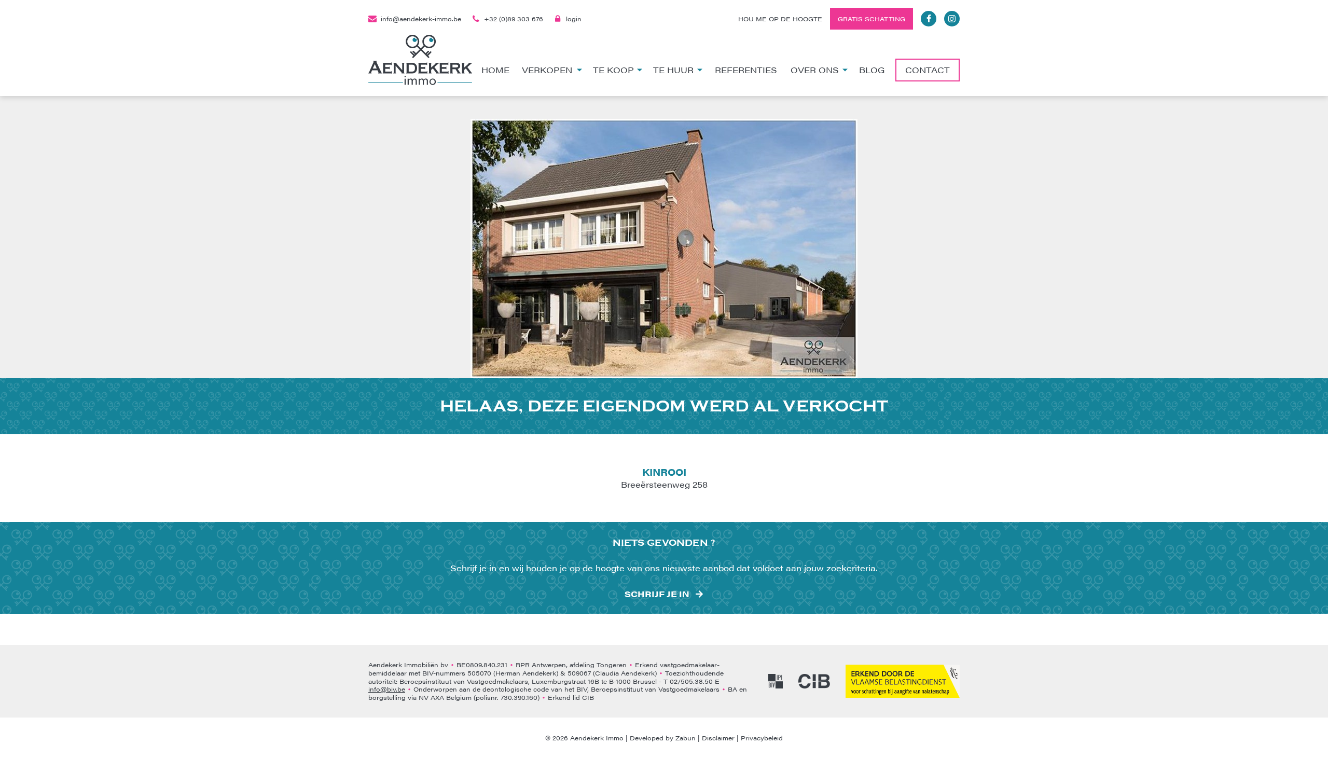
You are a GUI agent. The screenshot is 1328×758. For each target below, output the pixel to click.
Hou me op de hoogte (780, 18)
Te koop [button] (613, 70)
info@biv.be (386, 689)
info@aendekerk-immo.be (421, 18)
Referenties (746, 70)
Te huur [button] (673, 70)
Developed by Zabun (663, 737)
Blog (871, 70)
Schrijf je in (657, 594)
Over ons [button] (815, 70)
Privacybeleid (762, 737)
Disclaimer (718, 737)
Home (495, 70)
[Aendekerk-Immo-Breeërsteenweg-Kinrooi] (664, 248)
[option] (664, 248)
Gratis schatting (871, 18)
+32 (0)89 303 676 (513, 18)
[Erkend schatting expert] (903, 681)
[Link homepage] (420, 60)
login (574, 18)
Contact (927, 70)
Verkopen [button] (547, 70)
